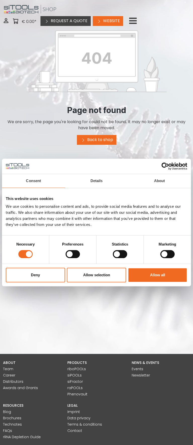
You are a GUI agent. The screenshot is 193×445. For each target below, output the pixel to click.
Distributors (13, 381)
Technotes (12, 424)
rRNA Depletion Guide (22, 436)
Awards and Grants (20, 387)
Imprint (73, 411)
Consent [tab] (33, 181)
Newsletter (141, 375)
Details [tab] (96, 181)
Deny (35, 275)
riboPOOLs (76, 368)
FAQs (7, 430)
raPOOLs (75, 387)
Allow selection (96, 275)
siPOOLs (74, 375)
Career (9, 375)
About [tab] (159, 181)
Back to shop (99, 140)
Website (111, 21)
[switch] (73, 254)
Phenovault (77, 394)
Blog (7, 411)
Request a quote (68, 21)
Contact (74, 430)
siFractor (75, 381)
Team (8, 368)
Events (137, 368)
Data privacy (78, 418)
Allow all (157, 275)
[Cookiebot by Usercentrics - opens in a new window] (165, 166)
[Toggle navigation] (133, 21)
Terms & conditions (84, 424)
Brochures (12, 418)
